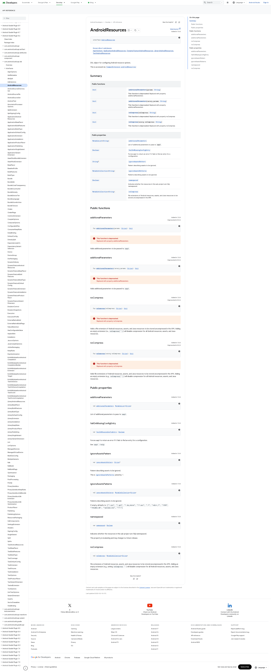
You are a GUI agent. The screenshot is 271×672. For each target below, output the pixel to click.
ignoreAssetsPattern (137, 162)
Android (34, 629)
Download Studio (197, 639)
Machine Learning (77, 632)
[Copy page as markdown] (135, 30)
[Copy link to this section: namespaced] (105, 517)
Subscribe (245, 667)
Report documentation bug (240, 632)
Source (33, 639)
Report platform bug (237, 629)
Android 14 (154, 639)
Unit (94, 90)
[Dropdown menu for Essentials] (33, 2)
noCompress (133, 113)
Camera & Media (76, 639)
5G (72, 646)
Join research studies (238, 639)
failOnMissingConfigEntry (139, 150)
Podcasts (34, 649)
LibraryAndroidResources (163, 51)
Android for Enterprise (38, 632)
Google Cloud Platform (92, 658)
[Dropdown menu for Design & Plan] (51, 2)
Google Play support (237, 635)
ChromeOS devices (117, 635)
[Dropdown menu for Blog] (96, 2)
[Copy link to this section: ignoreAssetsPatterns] (114, 484)
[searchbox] (14, 18)
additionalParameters (137, 90)
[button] (14, 25)
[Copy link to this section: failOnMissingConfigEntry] (118, 423)
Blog (91, 2)
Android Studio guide (198, 629)
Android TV (115, 642)
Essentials (26, 2)
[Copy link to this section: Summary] (104, 76)
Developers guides (197, 632)
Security (34, 635)
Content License (144, 587)
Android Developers (96, 22)
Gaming (74, 629)
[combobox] (213, 2)
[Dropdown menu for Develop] (65, 2)
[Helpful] (176, 22)
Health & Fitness (76, 635)
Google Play (75, 2)
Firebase (77, 658)
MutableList (97, 141)
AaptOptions (98, 51)
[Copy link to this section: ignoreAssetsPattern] (113, 454)
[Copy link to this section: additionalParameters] (114, 218)
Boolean (96, 150)
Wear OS (114, 632)
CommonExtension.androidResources (121, 67)
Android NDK (195, 642)
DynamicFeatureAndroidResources (140, 51)
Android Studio (254, 2)
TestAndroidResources (101, 53)
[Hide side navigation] (25, 668)
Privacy (73, 642)
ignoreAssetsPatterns (137, 171)
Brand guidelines (51, 667)
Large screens (115, 629)
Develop (59, 2)
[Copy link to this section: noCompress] (105, 298)
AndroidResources (108, 40)
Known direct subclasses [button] (133, 50)
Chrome (67, 658)
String (157, 90)
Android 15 (154, 635)
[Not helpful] (179, 22)
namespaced (133, 180)
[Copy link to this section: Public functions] (112, 208)
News (33, 642)
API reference (9, 10)
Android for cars (116, 639)
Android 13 (154, 642)
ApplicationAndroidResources (114, 51)
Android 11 (154, 649)
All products (108, 658)
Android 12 (154, 646)
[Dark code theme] (179, 37)
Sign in (265, 2)
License (40, 667)
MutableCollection (100, 171)
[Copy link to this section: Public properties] (114, 388)
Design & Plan (43, 2)
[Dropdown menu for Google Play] (82, 2)
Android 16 (154, 632)
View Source (174, 29)
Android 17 (154, 629)
